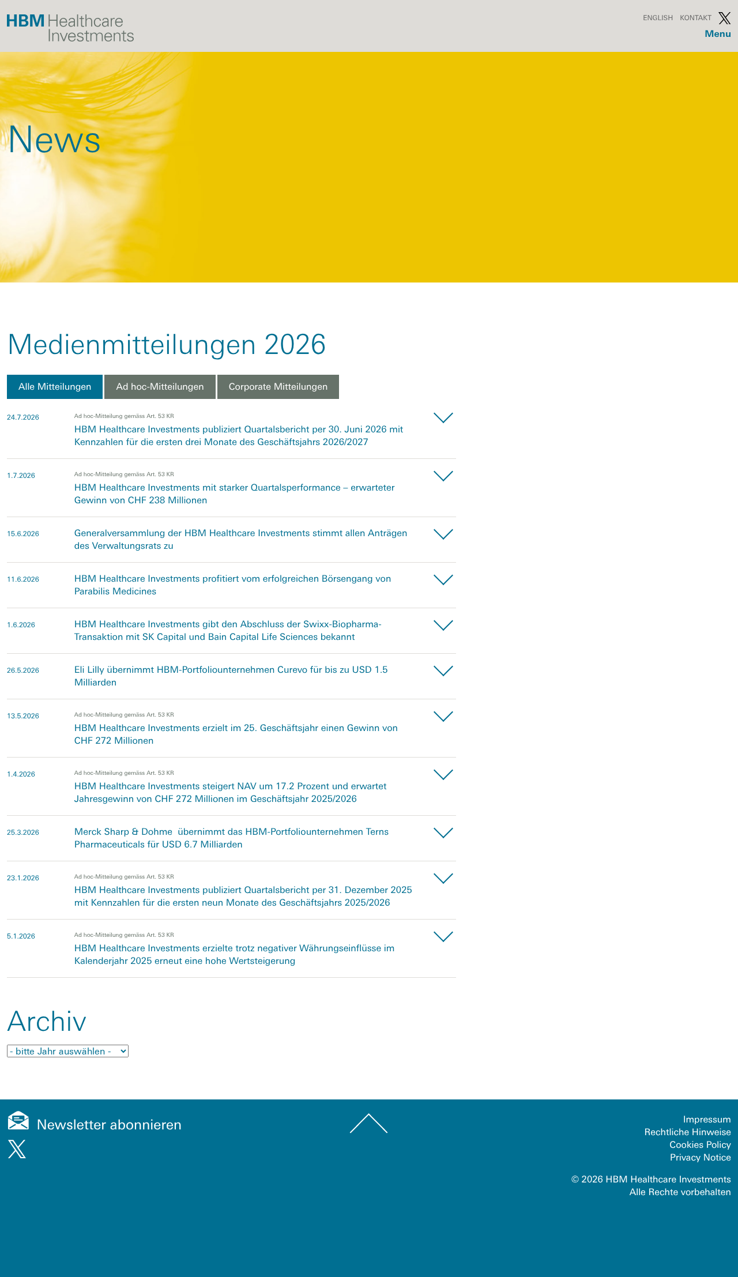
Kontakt (695, 18)
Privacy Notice (700, 1157)
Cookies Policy (700, 1145)
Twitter (724, 18)
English (658, 18)
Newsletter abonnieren (109, 1125)
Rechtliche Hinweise (688, 1132)
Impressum (707, 1119)
